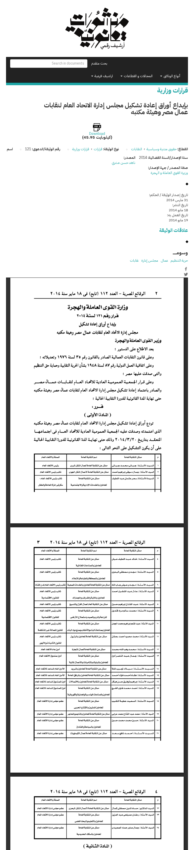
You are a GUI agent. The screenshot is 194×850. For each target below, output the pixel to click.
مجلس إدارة (149, 260)
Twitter (186, 274)
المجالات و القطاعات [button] (138, 76)
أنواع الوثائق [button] (171, 76)
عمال (164, 260)
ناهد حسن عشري (123, 162)
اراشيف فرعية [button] (103, 76)
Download (97, 134)
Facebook (186, 269)
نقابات (134, 260)
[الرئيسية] (97, 28)
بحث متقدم (99, 63)
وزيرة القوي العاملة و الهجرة (169, 172)
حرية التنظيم (179, 260)
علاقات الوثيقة (173, 230)
